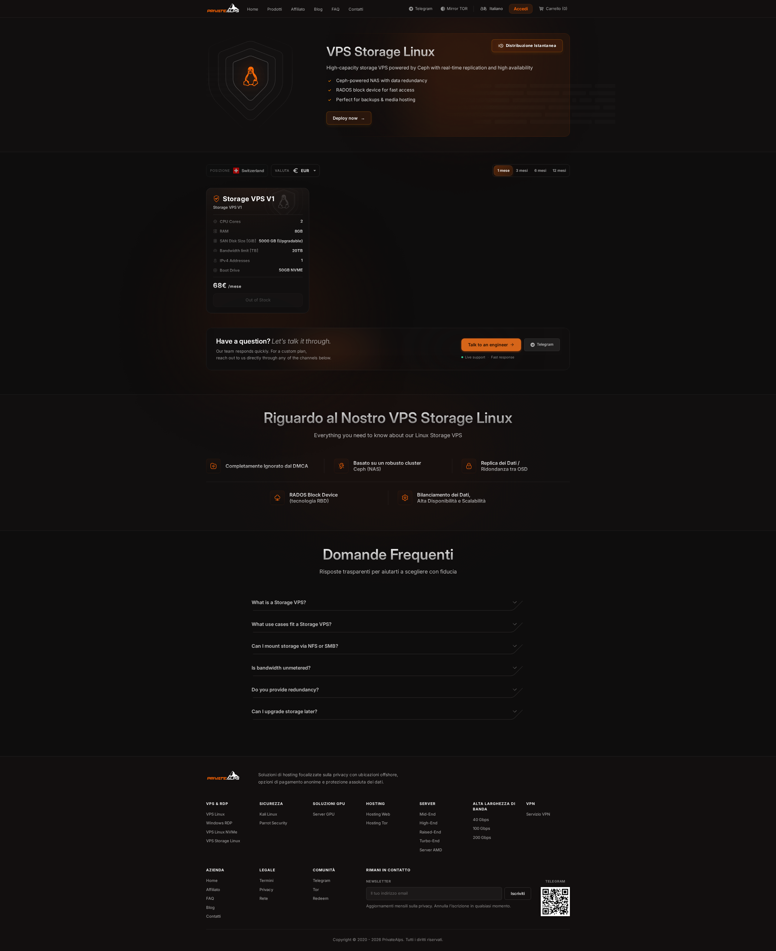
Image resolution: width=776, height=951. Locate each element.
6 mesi (540, 170)
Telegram (545, 344)
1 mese (503, 170)
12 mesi (559, 170)
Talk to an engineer (488, 344)
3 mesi (522, 170)
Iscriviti (518, 893)
